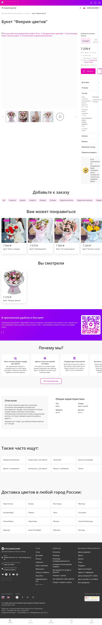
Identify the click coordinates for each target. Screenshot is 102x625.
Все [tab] (4, 200)
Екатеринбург (8, 512)
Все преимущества (51, 381)
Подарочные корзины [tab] (84, 200)
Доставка (39, 555)
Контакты (56, 552)
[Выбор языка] (84, 8)
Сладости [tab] (32, 200)
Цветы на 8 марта (85, 569)
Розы (80, 562)
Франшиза (40, 569)
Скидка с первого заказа (62, 582)
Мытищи (81, 504)
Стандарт (85, 41)
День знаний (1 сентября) (88, 579)
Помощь (56, 555)
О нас (38, 552)
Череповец (32, 521)
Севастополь (8, 504)
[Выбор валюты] (80, 8)
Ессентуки (82, 512)
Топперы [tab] (53, 200)
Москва (56, 521)
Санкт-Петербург (34, 530)
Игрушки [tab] (43, 200)
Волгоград (57, 504)
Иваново (6, 530)
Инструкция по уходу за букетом (62, 571)
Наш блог (39, 576)
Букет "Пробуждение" (38, 235)
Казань (31, 504)
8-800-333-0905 (9, 564)
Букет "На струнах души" (65, 235)
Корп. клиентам (42, 565)
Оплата (38, 559)
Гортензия (57, 460)
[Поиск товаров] (91, 3)
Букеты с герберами (61, 468)
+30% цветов (95, 41)
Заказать (90, 71)
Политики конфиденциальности (61, 560)
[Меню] (99, 3)
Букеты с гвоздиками (11, 468)
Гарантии (39, 562)
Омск (55, 512)
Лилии (80, 468)
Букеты (80, 559)
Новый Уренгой (10, 8)
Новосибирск (8, 521)
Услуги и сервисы (42, 572)
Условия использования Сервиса (62, 565)
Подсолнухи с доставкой (37, 460)
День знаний (83, 406)
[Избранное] (95, 3)
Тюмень (31, 512)
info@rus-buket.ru (10, 570)
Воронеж (56, 530)
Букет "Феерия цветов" (12, 298)
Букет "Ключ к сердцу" (11, 235)
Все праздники (84, 582)
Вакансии (39, 585)
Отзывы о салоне (59, 575)
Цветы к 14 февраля (85, 572)
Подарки (81, 565)
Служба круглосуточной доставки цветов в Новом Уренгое (24, 603)
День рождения (84, 552)
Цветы (80, 555)
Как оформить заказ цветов (63, 579)
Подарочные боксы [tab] (66, 200)
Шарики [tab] (22, 200)
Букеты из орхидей (85, 460)
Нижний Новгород (85, 521)
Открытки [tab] (12, 200)
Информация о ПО (41, 580)
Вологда (81, 530)
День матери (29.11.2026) (87, 576)
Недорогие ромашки (11, 460)
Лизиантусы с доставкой (37, 468)
